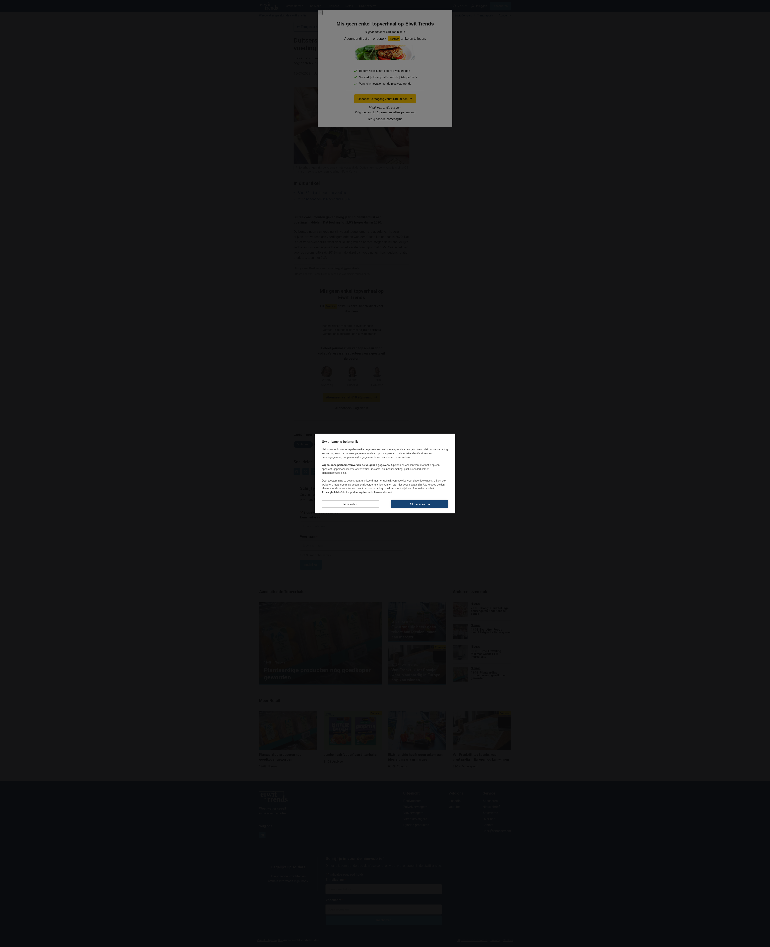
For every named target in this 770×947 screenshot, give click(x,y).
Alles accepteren (420, 504)
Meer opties (350, 504)
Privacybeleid (330, 492)
